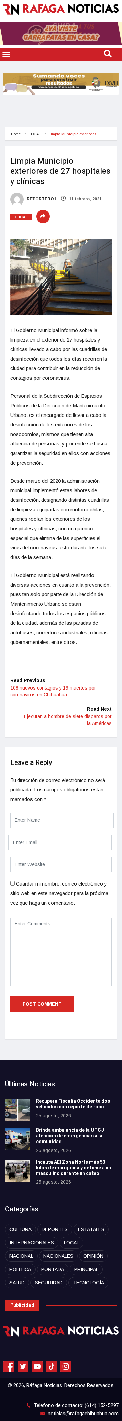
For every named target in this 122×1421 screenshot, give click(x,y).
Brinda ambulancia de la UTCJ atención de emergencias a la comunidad (70, 1136)
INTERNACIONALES (31, 1242)
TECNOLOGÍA (88, 1282)
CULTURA (20, 1229)
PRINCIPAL (86, 1269)
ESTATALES (91, 1229)
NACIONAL (21, 1256)
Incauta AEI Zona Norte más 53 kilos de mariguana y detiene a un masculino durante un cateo (73, 1168)
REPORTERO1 (41, 199)
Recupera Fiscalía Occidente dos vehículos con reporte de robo (73, 1104)
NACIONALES (58, 1256)
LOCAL (35, 134)
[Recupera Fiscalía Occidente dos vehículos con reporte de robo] (17, 1110)
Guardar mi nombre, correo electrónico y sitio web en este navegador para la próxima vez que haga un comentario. (59, 893)
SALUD (17, 1282)
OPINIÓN (93, 1256)
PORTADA (52, 1269)
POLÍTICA (20, 1269)
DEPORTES (55, 1229)
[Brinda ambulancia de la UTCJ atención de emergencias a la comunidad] (17, 1139)
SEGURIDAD (49, 1282)
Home (16, 134)
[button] (6, 54)
